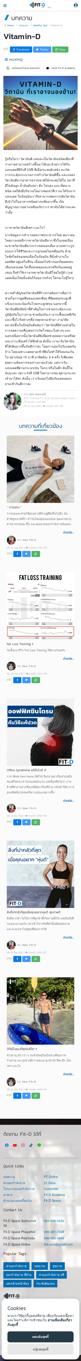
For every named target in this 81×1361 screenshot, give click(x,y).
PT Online (51, 1177)
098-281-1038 (54, 1231)
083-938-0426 (54, 1220)
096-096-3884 (54, 1238)
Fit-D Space (52, 1200)
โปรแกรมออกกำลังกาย (19, 1189)
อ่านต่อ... (68, 532)
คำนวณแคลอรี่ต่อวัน (17, 1200)
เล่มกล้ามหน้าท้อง (17, 1283)
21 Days (50, 1183)
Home (10, 25)
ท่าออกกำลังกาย (14, 1183)
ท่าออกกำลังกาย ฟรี (51, 1275)
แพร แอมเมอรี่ (37, 394)
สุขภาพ (57, 1266)
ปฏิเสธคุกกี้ (40, 1349)
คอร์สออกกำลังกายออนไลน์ (25, 68)
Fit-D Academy (54, 1195)
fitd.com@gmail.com (58, 1244)
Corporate (51, 1189)
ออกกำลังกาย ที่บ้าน (19, 1275)
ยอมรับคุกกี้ (40, 1336)
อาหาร (8, 1195)
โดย (26, 540)
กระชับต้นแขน (45, 1283)
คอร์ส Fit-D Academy (62, 68)
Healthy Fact (40, 25)
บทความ (23, 25)
